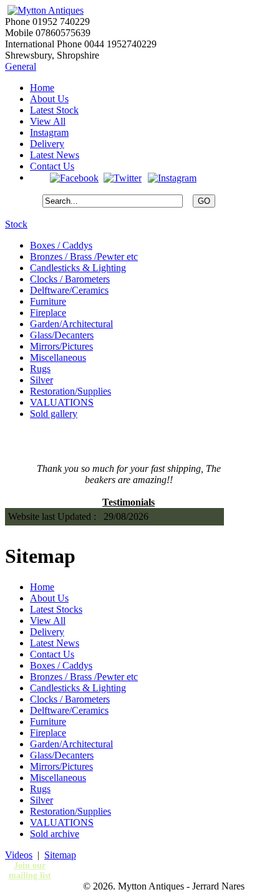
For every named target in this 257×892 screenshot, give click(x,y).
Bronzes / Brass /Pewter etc (84, 256)
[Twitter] (123, 177)
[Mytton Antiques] (44, 10)
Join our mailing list (30, 870)
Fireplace (48, 312)
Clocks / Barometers (70, 279)
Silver (41, 380)
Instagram (49, 132)
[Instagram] (171, 177)
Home (42, 87)
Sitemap (60, 855)
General (20, 66)
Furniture (48, 301)
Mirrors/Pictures (61, 346)
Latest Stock (54, 110)
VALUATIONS (62, 402)
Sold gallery (53, 413)
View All (47, 121)
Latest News (54, 155)
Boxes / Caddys (61, 245)
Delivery (47, 143)
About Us (49, 99)
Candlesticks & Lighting (78, 267)
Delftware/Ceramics (69, 290)
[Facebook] (74, 177)
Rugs (40, 368)
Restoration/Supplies (70, 391)
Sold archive (54, 833)
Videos (18, 855)
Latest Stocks (56, 609)
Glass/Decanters (62, 335)
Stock (16, 224)
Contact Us (52, 166)
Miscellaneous (58, 357)
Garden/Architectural (71, 324)
